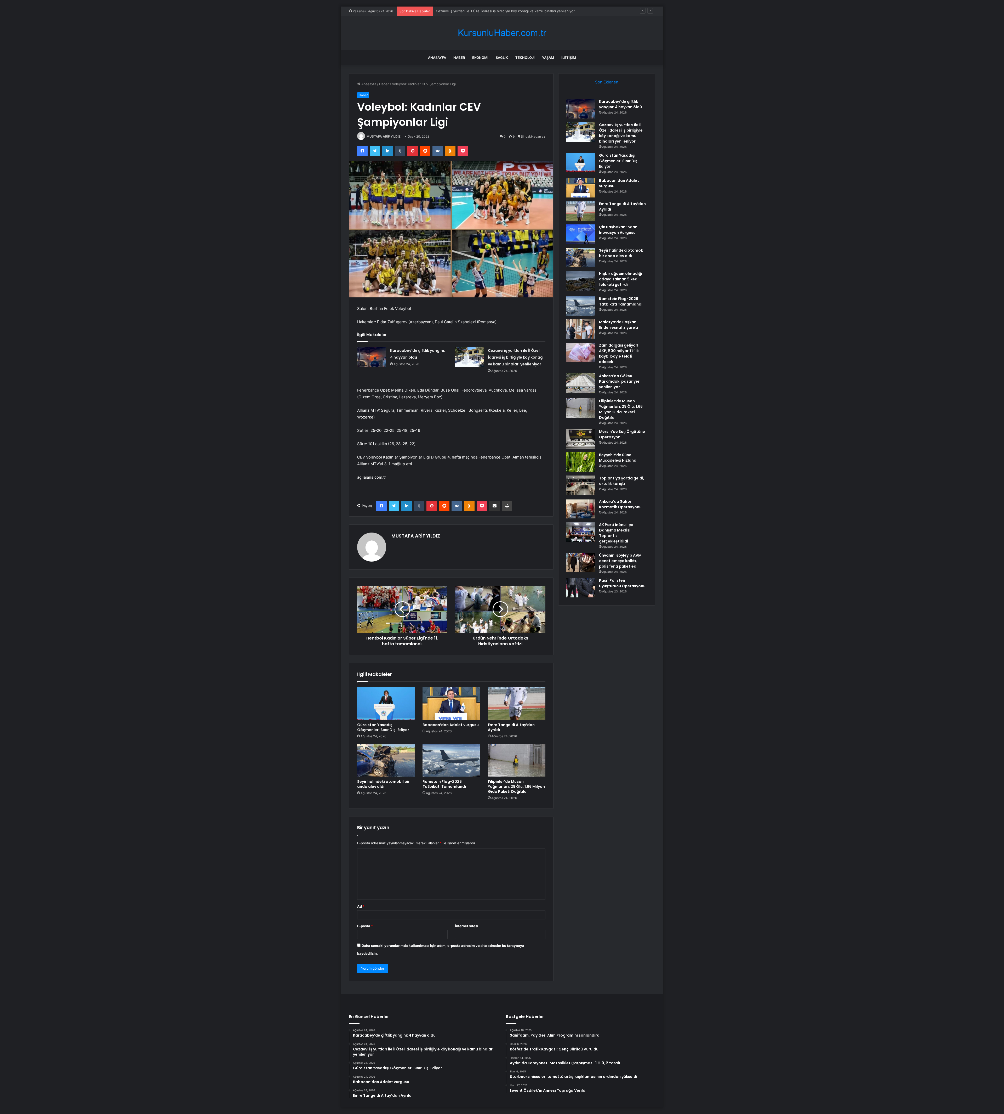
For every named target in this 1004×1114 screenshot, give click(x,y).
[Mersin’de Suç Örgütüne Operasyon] (580, 439)
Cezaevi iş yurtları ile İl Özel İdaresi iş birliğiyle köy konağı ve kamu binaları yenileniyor (516, 357)
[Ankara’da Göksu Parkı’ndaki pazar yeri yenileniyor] (580, 383)
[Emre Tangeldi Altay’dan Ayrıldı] (516, 703)
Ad (360, 906)
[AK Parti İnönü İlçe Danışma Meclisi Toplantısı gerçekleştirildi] (580, 532)
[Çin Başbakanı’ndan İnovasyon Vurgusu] (580, 234)
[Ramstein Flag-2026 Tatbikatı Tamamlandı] (451, 760)
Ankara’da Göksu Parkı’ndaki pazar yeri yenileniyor (620, 381)
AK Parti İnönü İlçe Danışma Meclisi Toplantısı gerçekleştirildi (616, 533)
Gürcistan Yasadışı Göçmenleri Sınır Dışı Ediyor (473, 11)
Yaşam (548, 57)
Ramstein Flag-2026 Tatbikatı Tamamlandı (444, 784)
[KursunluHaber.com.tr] (502, 32)
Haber (459, 57)
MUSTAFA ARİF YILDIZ (384, 136)
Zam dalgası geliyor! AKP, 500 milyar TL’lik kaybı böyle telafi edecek (619, 353)
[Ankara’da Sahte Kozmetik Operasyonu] (580, 508)
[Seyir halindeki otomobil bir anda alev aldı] (386, 760)
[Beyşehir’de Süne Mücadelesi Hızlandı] (580, 462)
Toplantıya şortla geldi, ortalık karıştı (621, 481)
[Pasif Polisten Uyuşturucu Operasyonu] (580, 587)
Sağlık (502, 57)
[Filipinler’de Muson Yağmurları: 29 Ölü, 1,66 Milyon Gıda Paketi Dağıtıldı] (516, 760)
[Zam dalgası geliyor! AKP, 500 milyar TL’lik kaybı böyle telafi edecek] (580, 352)
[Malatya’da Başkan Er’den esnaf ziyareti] (580, 329)
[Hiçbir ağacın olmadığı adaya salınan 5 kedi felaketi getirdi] (580, 281)
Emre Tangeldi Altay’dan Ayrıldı (511, 727)
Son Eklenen (606, 82)
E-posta (365, 926)
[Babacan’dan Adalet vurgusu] (451, 703)
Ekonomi (480, 57)
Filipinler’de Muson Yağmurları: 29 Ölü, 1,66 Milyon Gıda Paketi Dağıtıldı (516, 786)
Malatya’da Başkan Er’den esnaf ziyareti (618, 324)
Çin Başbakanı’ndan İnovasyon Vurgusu (618, 229)
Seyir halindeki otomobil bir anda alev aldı (383, 784)
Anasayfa (437, 57)
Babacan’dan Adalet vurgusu (451, 724)
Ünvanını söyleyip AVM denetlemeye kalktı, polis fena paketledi (620, 561)
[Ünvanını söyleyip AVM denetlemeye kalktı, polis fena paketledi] (580, 562)
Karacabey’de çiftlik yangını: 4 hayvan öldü (620, 104)
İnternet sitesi (466, 926)
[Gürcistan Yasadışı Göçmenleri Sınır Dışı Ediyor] (386, 703)
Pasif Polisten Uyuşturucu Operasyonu (622, 583)
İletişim (568, 57)
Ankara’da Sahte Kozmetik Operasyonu (620, 504)
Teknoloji (525, 57)
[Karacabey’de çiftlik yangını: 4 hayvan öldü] (371, 357)
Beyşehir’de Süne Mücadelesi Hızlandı (618, 457)
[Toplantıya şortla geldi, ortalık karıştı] (580, 485)
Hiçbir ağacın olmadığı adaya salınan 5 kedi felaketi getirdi (620, 279)
